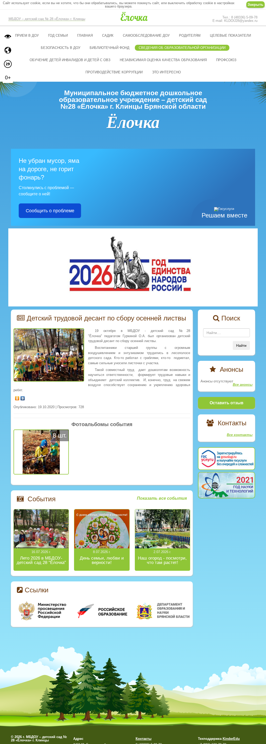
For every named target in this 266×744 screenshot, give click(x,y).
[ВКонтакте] (22, 397)
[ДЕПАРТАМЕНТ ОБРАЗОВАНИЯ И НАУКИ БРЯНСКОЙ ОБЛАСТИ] (161, 611)
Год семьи (58, 35)
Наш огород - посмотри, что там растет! (162, 560)
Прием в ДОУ (27, 35)
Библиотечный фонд (109, 48)
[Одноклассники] (17, 397)
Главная (85, 35)
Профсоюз (226, 60)
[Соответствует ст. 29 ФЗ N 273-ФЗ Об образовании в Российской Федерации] (8, 64)
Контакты (143, 739)
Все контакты (239, 435)
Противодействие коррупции (114, 72)
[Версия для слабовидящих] (8, 36)
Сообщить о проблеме (50, 210)
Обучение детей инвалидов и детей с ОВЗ (70, 60)
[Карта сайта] (8, 50)
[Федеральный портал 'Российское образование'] (102, 611)
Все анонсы (242, 385)
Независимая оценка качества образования (163, 60)
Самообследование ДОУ (146, 35)
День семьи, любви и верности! (102, 560)
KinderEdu (231, 739)
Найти (241, 345)
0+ (8, 77)
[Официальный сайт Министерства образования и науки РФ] (43, 611)
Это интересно (166, 72)
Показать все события (162, 498)
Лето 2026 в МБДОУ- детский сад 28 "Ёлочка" (41, 560)
